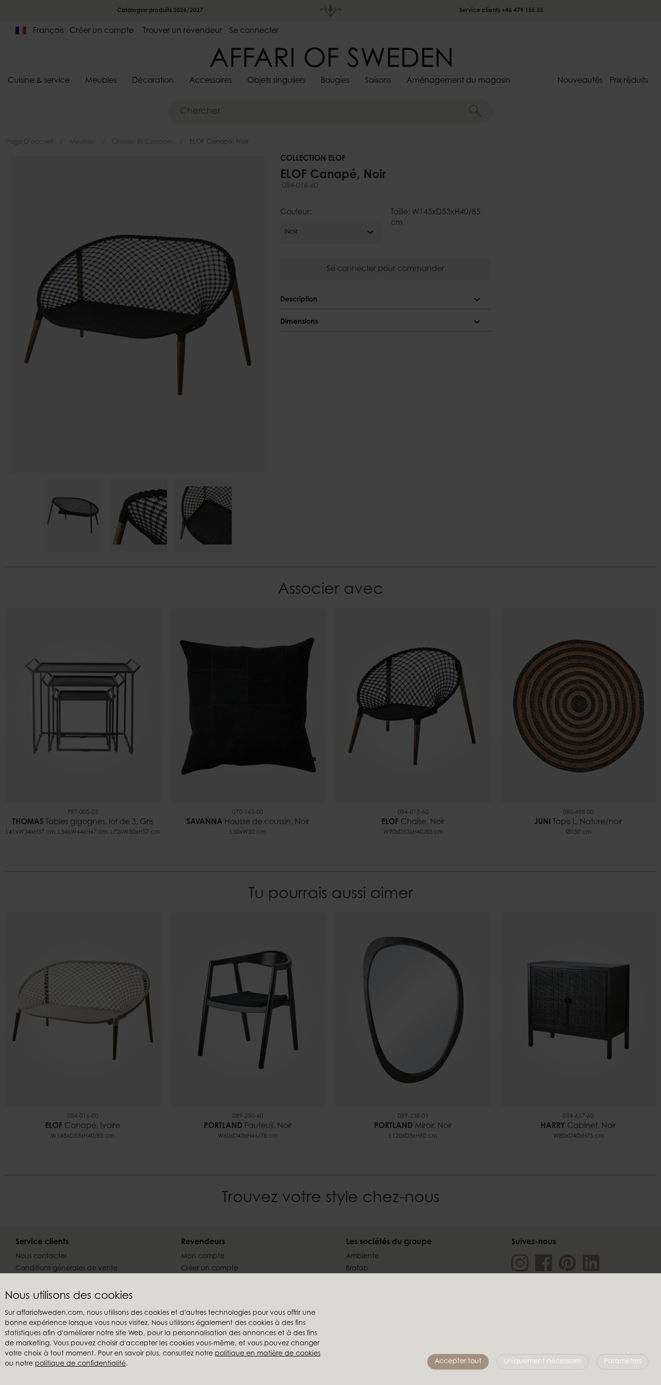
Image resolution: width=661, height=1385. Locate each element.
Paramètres (622, 1361)
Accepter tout (458, 1361)
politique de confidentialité (80, 1364)
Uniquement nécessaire (543, 1361)
